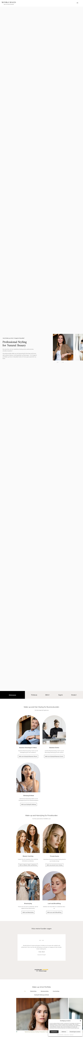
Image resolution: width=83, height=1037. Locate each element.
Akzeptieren (54, 1031)
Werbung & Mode (28, 795)
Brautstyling (28, 903)
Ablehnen (64, 1031)
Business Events (54, 747)
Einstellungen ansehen (75, 1031)
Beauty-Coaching (28, 856)
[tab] (25, 991)
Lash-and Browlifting (54, 903)
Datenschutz (66, 1034)
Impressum (71, 1034)
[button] (80, 1020)
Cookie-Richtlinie (60, 1034)
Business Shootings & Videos (28, 747)
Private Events (54, 856)
